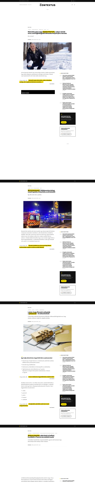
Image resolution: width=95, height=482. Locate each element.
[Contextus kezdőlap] (47, 4)
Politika (29, 27)
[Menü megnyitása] (74, 5)
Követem (64, 122)
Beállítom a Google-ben (67, 292)
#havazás (29, 29)
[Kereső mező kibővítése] (72, 5)
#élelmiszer (29, 433)
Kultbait (64, 90)
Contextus (29, 39)
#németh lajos (41, 29)
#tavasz (45, 29)
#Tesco (56, 433)
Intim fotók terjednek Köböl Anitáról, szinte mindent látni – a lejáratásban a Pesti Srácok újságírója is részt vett (69, 77)
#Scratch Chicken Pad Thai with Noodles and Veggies (47, 433)
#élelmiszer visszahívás (36, 433)
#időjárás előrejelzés (35, 29)
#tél (47, 29)
